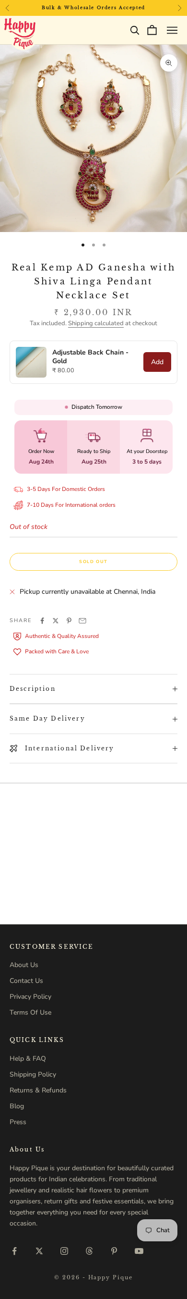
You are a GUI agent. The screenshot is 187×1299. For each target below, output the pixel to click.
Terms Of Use (30, 1012)
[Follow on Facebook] (14, 1251)
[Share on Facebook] (42, 621)
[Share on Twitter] (55, 621)
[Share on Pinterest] (69, 621)
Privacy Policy (30, 996)
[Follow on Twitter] (39, 1251)
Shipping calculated (96, 323)
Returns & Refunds (38, 1090)
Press (18, 1122)
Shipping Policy (33, 1074)
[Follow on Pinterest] (114, 1251)
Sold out (93, 561)
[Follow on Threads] (89, 1251)
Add (157, 362)
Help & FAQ (28, 1058)
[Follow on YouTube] (139, 1251)
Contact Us (26, 980)
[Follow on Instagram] (64, 1251)
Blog (17, 1106)
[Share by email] (82, 621)
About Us (24, 964)
